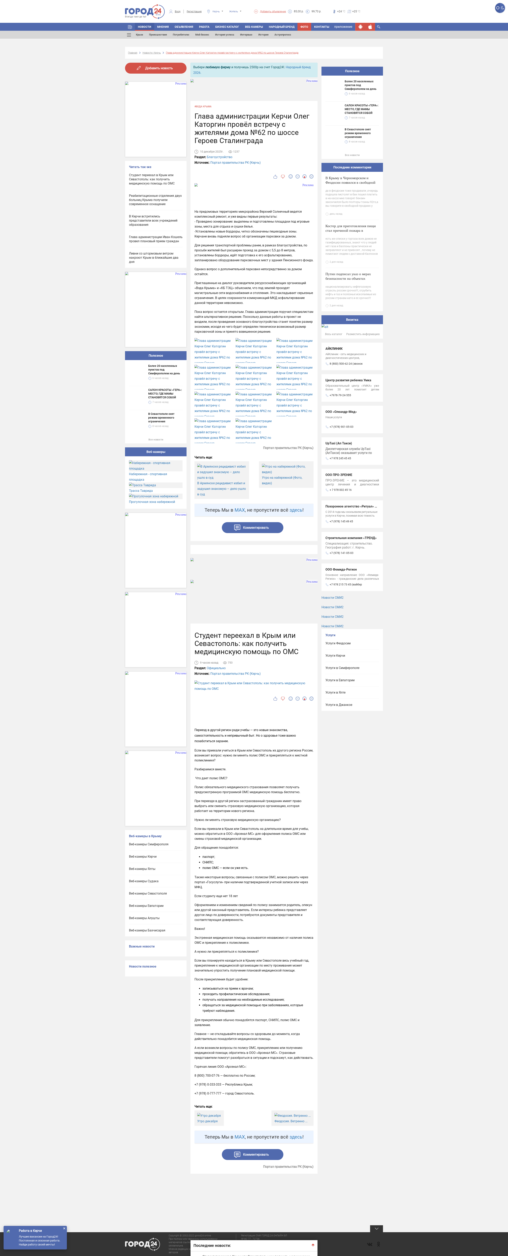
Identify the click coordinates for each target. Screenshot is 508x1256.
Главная (132, 52)
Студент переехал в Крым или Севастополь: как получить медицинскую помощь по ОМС (152, 179)
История (263, 34)
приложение (343, 27)
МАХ (240, 510)
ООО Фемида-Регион (341, 569)
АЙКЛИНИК (334, 349)
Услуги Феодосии (338, 643)
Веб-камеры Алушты (144, 918)
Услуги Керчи (335, 655)
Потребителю (181, 34)
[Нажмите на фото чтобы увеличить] (213, 354)
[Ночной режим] (502, 8)
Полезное (156, 355)
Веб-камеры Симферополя (148, 844)
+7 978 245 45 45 (340, 458)
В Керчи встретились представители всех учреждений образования (153, 220)
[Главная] (130, 27)
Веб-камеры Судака (144, 881)
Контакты (321, 26)
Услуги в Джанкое (338, 705)
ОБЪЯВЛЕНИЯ (184, 26)
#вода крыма (203, 106)
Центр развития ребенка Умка (348, 380)
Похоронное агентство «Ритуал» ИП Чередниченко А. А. (367, 506)
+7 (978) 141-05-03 (341, 552)
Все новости (155, 439)
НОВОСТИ (144, 26)
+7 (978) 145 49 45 (341, 521)
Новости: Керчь (151, 52)
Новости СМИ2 (332, 598)
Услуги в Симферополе (342, 668)
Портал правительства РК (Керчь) (235, 162)
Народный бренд (281, 26)
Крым (139, 34)
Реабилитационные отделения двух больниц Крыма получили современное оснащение (155, 200)
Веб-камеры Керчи (143, 856)
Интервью (246, 34)
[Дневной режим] (497, 8)
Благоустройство (219, 157)
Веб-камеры (254, 26)
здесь (296, 510)
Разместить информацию (363, 334)
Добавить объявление (273, 11)
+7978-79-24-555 (340, 395)
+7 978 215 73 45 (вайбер (346, 584)
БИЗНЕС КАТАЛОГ (227, 26)
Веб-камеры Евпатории (146, 906)
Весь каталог (333, 334)
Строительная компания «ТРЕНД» (351, 538)
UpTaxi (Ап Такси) (338, 443)
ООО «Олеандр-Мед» (341, 412)
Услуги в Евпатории (340, 680)
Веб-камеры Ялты (142, 869)
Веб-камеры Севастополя (148, 893)
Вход (177, 11)
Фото (304, 26)
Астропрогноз (282, 34)
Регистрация (194, 11)
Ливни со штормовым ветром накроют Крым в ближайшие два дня (153, 258)
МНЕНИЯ (163, 26)
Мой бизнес (202, 34)
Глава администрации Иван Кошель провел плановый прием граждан (156, 239)
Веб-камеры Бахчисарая (147, 930)
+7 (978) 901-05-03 (341, 426)
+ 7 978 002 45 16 (341, 489)
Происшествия (158, 34)
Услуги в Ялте (335, 692)
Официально (216, 668)
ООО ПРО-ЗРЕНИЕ (338, 475)
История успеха (224, 34)
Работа (204, 26)
